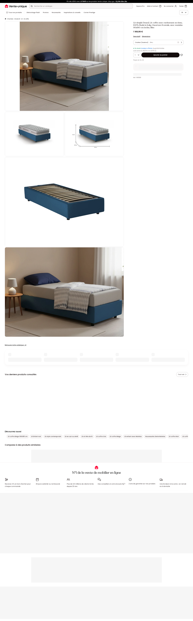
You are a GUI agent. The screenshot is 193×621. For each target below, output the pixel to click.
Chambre (10, 19)
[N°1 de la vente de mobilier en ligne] (16, 6)
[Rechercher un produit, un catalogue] (31, 6)
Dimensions (146, 36)
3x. (141, 60)
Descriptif (136, 36)
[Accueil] (5, 19)
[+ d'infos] (143, 60)
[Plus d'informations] (155, 51)
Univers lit (17, 19)
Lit (22, 19)
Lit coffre (26, 19)
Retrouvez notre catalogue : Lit (15, 345)
